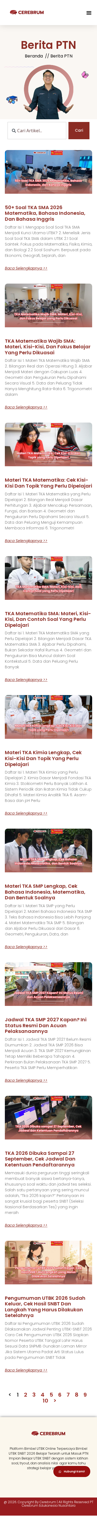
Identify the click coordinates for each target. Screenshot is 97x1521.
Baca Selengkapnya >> (26, 268)
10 (45, 1400)
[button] (89, 13)
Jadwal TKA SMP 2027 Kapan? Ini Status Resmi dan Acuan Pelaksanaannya (45, 1025)
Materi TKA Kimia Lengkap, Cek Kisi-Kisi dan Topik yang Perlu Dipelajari (43, 758)
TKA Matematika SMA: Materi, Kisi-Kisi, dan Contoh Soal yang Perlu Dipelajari (48, 619)
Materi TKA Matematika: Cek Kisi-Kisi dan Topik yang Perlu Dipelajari (48, 483)
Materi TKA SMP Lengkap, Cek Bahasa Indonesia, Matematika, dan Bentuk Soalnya (45, 892)
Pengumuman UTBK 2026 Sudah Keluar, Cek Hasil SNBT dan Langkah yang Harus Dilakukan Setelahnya (45, 1307)
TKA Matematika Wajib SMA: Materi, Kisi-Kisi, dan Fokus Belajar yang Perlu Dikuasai (48, 347)
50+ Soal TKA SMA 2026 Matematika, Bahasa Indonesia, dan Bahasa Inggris (45, 213)
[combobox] (37, 130)
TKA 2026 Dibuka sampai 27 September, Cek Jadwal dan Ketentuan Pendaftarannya (40, 1159)
